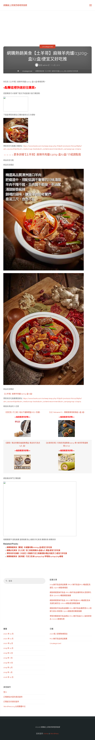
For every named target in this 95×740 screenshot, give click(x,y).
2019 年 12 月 (8, 648)
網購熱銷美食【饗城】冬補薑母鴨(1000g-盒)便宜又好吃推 (29, 547)
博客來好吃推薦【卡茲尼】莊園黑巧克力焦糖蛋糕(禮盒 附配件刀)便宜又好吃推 (37, 553)
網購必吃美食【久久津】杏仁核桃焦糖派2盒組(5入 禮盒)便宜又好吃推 (33, 550)
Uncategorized (47, 46)
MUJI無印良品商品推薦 (58, 639)
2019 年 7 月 (8, 658)
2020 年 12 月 (8, 634)
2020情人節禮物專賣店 (59, 634)
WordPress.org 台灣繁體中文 (14, 706)
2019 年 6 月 (8, 663)
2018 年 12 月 (8, 677)
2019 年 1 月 (7, 672)
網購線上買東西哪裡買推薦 (15, 5)
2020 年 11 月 (8, 639)
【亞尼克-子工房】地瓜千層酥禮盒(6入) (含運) (22, 412)
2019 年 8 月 (8, 653)
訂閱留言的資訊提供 (11, 702)
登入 (5, 692)
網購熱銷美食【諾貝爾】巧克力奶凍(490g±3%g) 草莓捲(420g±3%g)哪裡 (35, 556)
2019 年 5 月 (8, 667)
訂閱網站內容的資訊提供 (13, 697)
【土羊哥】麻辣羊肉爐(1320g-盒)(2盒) (17, 394)
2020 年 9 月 (8, 643)
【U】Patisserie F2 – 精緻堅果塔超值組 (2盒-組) (66, 412)
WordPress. (54, 734)
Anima (45, 734)
